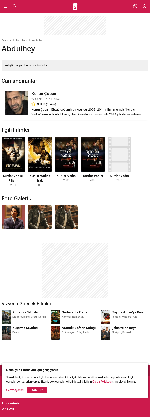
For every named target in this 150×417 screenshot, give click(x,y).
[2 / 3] (40, 217)
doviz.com (8, 408)
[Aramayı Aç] (15, 6)
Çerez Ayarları (15, 390)
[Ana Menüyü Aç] (5, 6)
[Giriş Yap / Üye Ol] (135, 6)
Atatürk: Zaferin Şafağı (79, 328)
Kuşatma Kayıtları (25, 328)
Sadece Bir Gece (74, 312)
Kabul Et (37, 390)
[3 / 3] (66, 217)
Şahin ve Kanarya (124, 328)
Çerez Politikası (102, 381)
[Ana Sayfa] (75, 6)
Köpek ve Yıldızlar (25, 312)
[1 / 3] (13, 217)
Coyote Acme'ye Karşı (128, 312)
